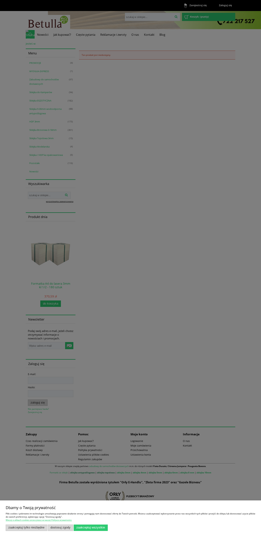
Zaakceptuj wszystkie (90, 527)
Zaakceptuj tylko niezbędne (26, 527)
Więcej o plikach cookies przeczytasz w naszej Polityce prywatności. (39, 520)
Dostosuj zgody (60, 527)
